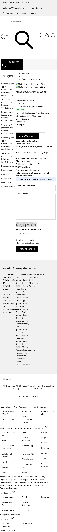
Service (31, 280)
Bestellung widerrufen (28, 397)
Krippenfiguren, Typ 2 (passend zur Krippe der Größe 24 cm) (7, 143)
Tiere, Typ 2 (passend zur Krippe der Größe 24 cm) (7, 157)
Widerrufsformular (36, 274)
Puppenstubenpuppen (7, 166)
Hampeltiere (6, 174)
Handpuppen (6, 170)
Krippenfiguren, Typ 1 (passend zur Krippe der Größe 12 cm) (7, 89)
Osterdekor (6, 182)
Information (33, 277)
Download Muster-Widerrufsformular (34, 389)
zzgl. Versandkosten (35, 106)
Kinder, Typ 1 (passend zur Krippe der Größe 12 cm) (7, 116)
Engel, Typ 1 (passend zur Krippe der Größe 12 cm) (7, 129)
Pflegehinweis (34, 283)
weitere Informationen (25, 176)
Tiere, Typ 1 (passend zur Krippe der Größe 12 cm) (7, 103)
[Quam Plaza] (5, 37)
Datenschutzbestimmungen (28, 243)
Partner (31, 286)
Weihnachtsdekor (7, 186)
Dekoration (6, 178)
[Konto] (53, 37)
